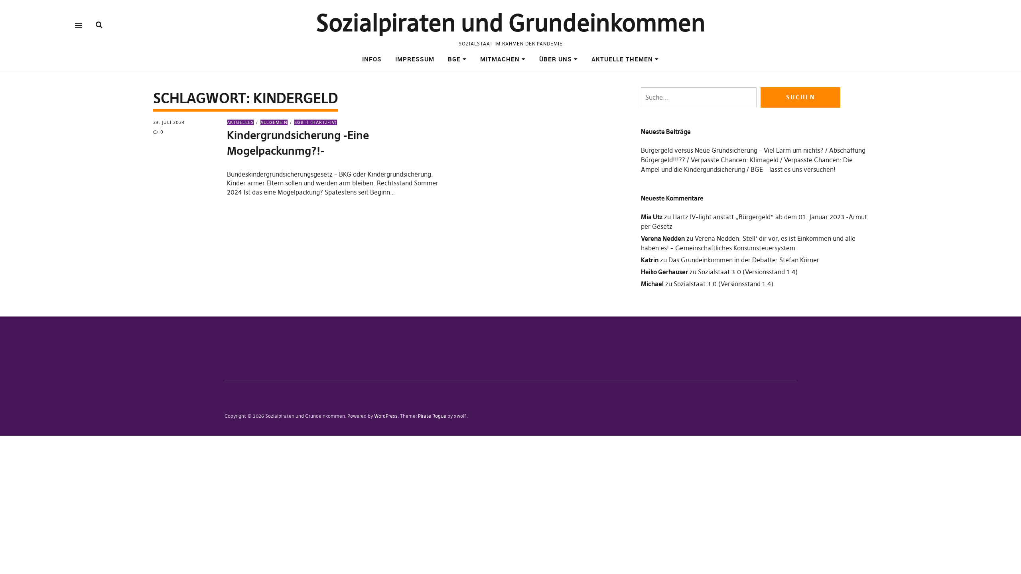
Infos (372, 59)
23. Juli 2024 (169, 122)
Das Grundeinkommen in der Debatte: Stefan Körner (743, 260)
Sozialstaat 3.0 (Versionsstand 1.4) (748, 272)
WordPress (386, 416)
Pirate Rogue (432, 416)
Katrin (649, 260)
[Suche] (99, 25)
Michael (652, 284)
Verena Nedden (663, 238)
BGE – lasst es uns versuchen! (793, 169)
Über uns (555, 59)
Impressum (414, 59)
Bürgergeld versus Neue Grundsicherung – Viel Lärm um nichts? (732, 150)
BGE (454, 59)
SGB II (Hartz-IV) (315, 122)
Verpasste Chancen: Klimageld (735, 160)
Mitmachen (500, 59)
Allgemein (274, 122)
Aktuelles (240, 122)
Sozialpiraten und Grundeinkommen (511, 23)
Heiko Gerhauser (664, 272)
